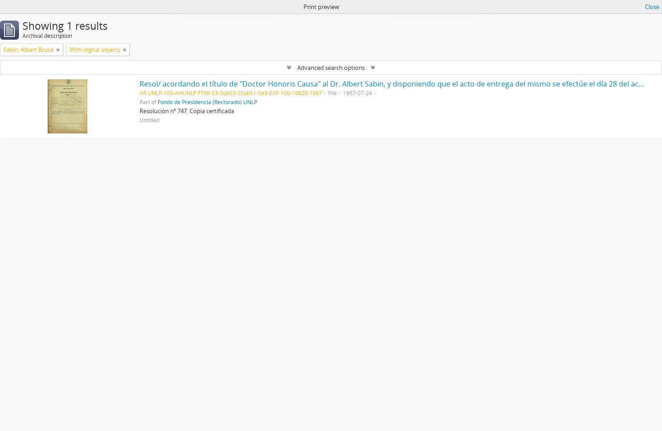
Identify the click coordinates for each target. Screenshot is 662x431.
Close (652, 7)
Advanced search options (331, 68)
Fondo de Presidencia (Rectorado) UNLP (207, 101)
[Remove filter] (58, 49)
